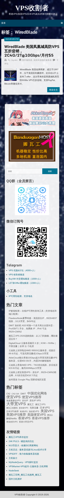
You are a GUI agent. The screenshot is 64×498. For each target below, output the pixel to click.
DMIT (23, 394)
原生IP (25, 400)
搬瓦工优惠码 (12, 408)
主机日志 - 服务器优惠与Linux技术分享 (27, 449)
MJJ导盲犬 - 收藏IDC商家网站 (23, 445)
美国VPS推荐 (16, 414)
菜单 (3, 23)
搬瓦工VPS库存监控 (18, 437)
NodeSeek (14, 470)
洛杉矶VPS (34, 411)
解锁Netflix (11, 418)
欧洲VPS (23, 411)
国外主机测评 (15, 479)
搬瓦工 (30, 404)
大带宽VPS (16, 403)
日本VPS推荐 (12, 411)
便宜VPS (13, 396)
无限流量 (34, 408)
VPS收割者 (32, 8)
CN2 (8, 394)
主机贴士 (13, 458)
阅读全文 (53, 89)
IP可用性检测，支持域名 (20, 296)
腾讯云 (50, 415)
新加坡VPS (23, 408)
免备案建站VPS (13, 400)
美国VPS (47, 411)
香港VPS (24, 418)
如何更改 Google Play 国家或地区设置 (27, 379)
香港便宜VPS (12, 422)
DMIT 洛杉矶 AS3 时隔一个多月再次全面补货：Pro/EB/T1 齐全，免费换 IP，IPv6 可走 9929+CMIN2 (32, 328)
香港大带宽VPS (26, 422)
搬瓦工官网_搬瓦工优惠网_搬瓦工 (25, 475)
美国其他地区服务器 (42, 60)
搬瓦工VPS (40, 404)
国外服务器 (27, 60)
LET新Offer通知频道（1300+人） (25, 283)
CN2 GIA (15, 394)
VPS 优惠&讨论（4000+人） (22, 270)
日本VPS (45, 407)
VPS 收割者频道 (16, 274)
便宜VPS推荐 (31, 397)
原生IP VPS (35, 400)
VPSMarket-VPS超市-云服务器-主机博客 (28, 466)
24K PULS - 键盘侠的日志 (21, 441)
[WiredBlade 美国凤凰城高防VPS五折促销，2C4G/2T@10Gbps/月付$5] (10, 74)
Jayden (14, 60)
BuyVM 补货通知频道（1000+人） (25, 279)
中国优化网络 (37, 393)
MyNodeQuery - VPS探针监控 (23, 462)
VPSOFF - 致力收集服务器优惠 (24, 454)
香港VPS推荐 (41, 418)
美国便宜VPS (36, 414)
